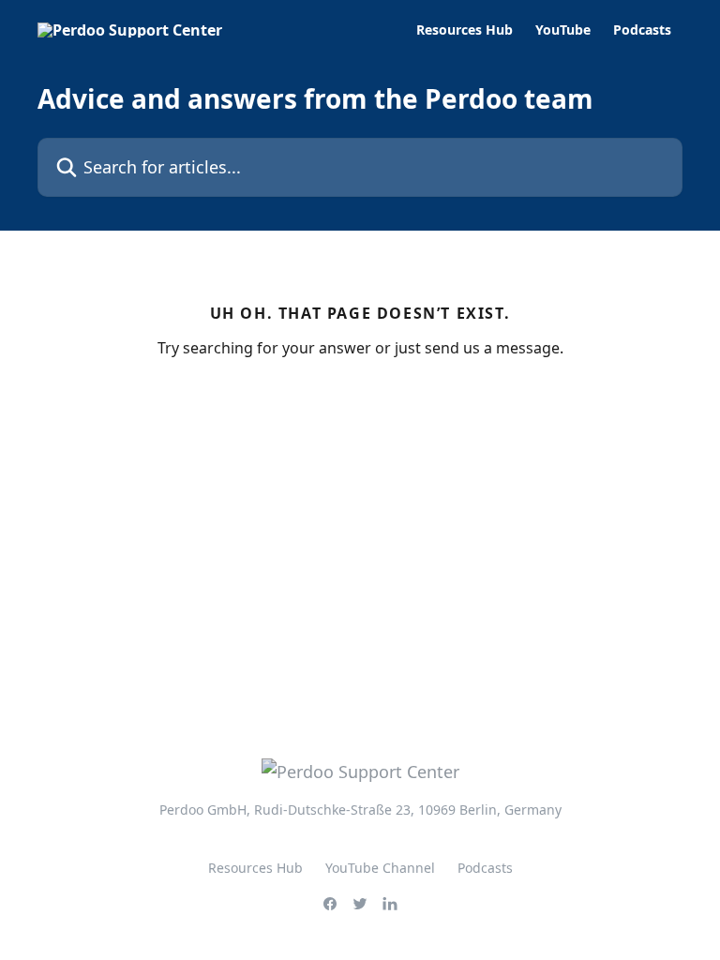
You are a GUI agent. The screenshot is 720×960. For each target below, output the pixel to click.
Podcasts (642, 30)
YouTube (563, 30)
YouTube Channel (380, 868)
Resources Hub (464, 30)
